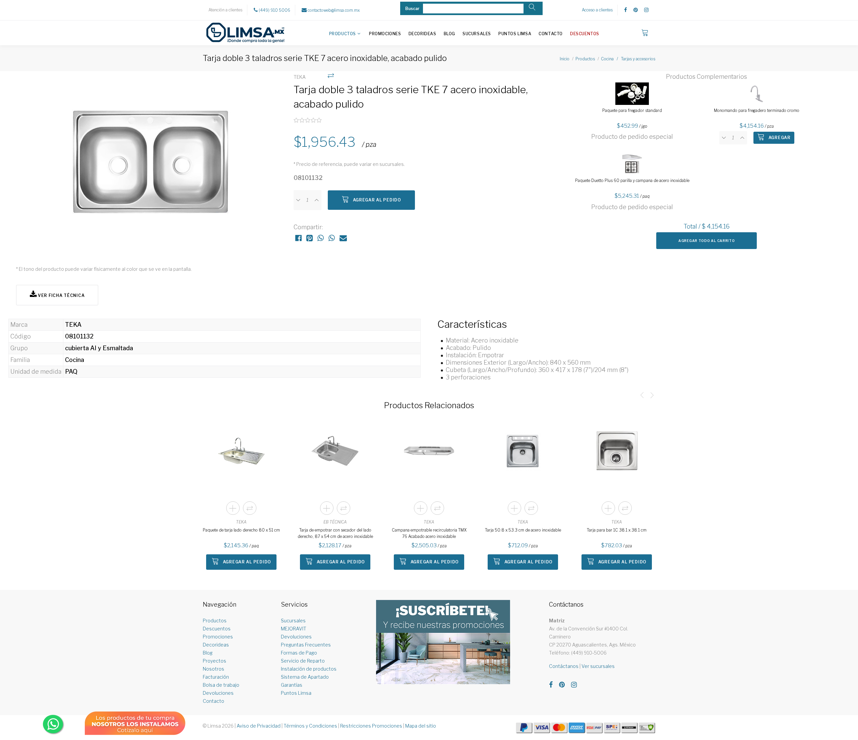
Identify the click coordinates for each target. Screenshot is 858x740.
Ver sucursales (598, 666)
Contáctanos (563, 666)
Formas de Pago (299, 653)
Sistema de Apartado (305, 677)
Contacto (551, 33)
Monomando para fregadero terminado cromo (756, 110)
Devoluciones (218, 693)
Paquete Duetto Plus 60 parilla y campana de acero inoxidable (632, 180)
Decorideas (422, 33)
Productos (342, 33)
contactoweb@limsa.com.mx (333, 10)
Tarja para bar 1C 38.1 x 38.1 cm (617, 530)
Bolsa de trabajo (221, 685)
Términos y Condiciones (310, 726)
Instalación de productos (308, 669)
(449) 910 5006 (274, 10)
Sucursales (477, 33)
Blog (449, 33)
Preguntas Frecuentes (306, 645)
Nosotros (213, 669)
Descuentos (584, 33)
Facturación (216, 677)
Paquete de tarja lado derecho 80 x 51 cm (241, 530)
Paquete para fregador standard (632, 110)
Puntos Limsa (514, 33)
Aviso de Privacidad (259, 726)
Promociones (385, 33)
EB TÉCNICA (335, 522)
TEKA (241, 522)
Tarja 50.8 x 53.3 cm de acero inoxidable (523, 530)
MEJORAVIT (293, 628)
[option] (151, 164)
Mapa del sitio (420, 726)
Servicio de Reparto (303, 661)
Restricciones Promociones (371, 726)
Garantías (291, 685)
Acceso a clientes (597, 9)
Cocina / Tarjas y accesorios (628, 58)
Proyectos (214, 661)
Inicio (564, 58)
